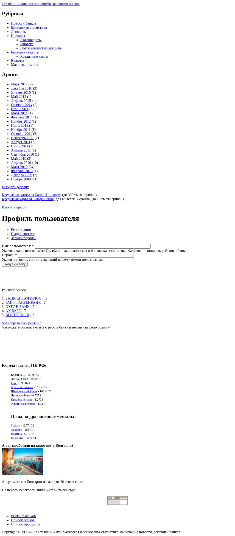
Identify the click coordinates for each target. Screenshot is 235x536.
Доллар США (19, 379)
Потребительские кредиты (41, 48)
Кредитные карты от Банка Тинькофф (31, 195)
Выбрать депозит (15, 187)
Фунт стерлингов (22, 387)
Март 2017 (19, 84)
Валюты (17, 60)
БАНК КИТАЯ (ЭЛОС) (24, 298)
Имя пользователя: (18, 246)
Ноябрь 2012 (21, 121)
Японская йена (20, 395)
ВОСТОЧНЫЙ (17, 315)
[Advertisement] (85, 277)
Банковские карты (25, 52)
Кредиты (18, 36)
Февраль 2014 (22, 117)
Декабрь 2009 (21, 175)
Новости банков (23, 23)
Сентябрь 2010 (22, 154)
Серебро (16, 429)
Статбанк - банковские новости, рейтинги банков (41, 4)
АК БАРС (13, 311)
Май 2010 (18, 158)
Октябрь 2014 (21, 105)
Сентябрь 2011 (22, 138)
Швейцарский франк (24, 391)
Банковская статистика (29, 27)
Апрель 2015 (21, 101)
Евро (14, 383)
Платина (16, 433)
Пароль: (9, 255)
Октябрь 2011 (21, 134)
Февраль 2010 (22, 171)
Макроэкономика (24, 65)
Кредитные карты (34, 56)
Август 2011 (20, 142)
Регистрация (21, 230)
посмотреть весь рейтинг (21, 323)
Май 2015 (18, 96)
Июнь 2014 (19, 109)
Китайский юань (21, 399)
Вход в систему (23, 234)
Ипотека (27, 44)
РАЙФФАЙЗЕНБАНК (23, 302)
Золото (15, 425)
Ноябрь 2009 (21, 179)
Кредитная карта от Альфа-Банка (28, 199)
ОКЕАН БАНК (18, 307)
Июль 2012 (19, 125)
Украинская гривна (23, 403)
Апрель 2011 (21, 150)
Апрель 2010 (21, 163)
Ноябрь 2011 (21, 130)
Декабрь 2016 (21, 88)
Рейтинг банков (23, 516)
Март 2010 (19, 167)
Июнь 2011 (19, 146)
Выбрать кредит (14, 207)
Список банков (23, 520)
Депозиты (19, 32)
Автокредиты (31, 40)
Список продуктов (25, 524)
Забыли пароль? (23, 238)
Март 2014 (19, 113)
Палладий (17, 438)
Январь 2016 (21, 92)
